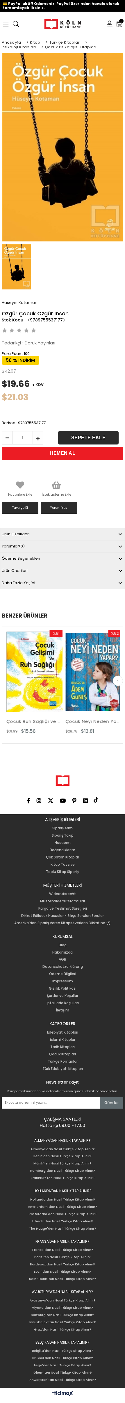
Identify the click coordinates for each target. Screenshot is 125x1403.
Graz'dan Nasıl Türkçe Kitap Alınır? (62, 1329)
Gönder (111, 1102)
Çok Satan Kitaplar (62, 857)
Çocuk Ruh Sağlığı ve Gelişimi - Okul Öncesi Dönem (28, 721)
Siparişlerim (62, 828)
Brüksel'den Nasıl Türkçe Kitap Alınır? (62, 1358)
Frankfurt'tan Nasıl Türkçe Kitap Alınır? (62, 1178)
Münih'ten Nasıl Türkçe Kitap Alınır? (62, 1163)
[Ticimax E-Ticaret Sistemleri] (62, 1394)
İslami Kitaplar (62, 1040)
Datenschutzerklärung (62, 967)
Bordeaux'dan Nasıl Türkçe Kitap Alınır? (62, 1264)
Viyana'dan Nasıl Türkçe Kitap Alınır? (62, 1308)
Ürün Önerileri (15, 570)
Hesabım (63, 843)
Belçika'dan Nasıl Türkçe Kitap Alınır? (62, 1351)
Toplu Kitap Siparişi (62, 872)
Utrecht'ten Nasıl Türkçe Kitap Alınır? (62, 1221)
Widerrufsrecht (62, 894)
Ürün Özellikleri (16, 534)
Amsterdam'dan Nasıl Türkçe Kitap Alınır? (62, 1207)
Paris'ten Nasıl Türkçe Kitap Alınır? (62, 1257)
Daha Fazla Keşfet (18, 583)
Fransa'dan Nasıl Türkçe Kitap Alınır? (62, 1250)
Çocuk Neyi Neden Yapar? (87, 721)
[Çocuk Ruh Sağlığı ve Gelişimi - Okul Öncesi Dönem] (28, 672)
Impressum (62, 981)
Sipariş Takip (63, 835)
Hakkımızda (62, 952)
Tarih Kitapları (62, 1047)
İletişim (62, 1010)
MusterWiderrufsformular (62, 901)
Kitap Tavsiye (63, 865)
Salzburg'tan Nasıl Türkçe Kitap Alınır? (62, 1315)
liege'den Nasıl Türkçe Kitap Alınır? (62, 1365)
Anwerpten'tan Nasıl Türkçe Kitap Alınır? (62, 1380)
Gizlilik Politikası (62, 988)
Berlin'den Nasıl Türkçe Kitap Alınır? (62, 1156)
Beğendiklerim (62, 850)
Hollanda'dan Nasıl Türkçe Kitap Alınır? (62, 1199)
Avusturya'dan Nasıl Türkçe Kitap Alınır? (63, 1300)
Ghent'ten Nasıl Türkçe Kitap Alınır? (62, 1372)
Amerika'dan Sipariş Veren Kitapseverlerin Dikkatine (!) (62, 923)
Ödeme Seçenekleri (21, 558)
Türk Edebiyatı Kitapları (62, 1069)
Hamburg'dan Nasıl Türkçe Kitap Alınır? (62, 1171)
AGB (62, 959)
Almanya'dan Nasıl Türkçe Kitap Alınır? (63, 1149)
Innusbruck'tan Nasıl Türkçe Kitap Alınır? (62, 1322)
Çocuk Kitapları (62, 1054)
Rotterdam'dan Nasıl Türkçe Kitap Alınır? (63, 1214)
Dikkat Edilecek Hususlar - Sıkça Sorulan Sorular (62, 916)
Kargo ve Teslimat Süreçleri (62, 908)
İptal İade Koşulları (63, 1003)
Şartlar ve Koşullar (62, 996)
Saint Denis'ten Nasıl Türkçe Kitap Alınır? (62, 1279)
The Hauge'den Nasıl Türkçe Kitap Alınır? (62, 1228)
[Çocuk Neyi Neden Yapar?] (87, 672)
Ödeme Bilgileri (62, 974)
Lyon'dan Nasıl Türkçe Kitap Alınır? (62, 1272)
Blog (63, 945)
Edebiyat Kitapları (62, 1032)
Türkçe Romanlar (63, 1061)
